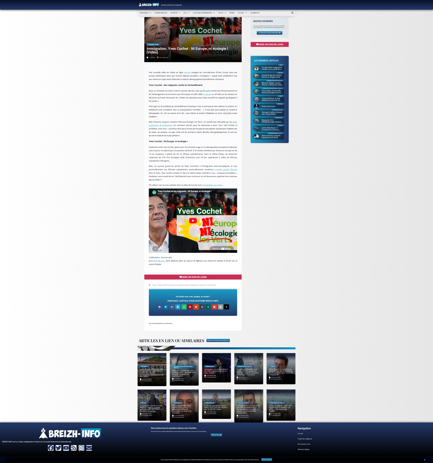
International (161, 13)
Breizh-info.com (158, 261)
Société (174, 13)
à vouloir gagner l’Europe (225, 169)
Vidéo (157, 44)
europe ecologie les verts (178, 285)
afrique (160, 285)
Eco (185, 13)
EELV (166, 285)
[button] (292, 13)
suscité (208, 94)
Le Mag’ (241, 13)
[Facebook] (51, 448)
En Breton (254, 13)
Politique (144, 13)
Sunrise (187, 72)
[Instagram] (81, 448)
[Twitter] (58, 448)
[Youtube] (66, 448)
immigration (193, 285)
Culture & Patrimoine (202, 13)
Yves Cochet (211, 285)
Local (220, 13)
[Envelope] (89, 448)
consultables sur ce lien (212, 185)
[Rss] (74, 448)
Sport (232, 13)
